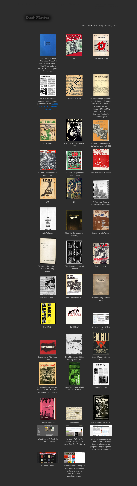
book (95, 25)
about (115, 25)
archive (90, 25)
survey (101, 25)
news (84, 25)
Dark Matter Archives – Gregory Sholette (49, 4)
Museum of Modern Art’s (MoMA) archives (48, 106)
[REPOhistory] (74, 315)
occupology (108, 25)
